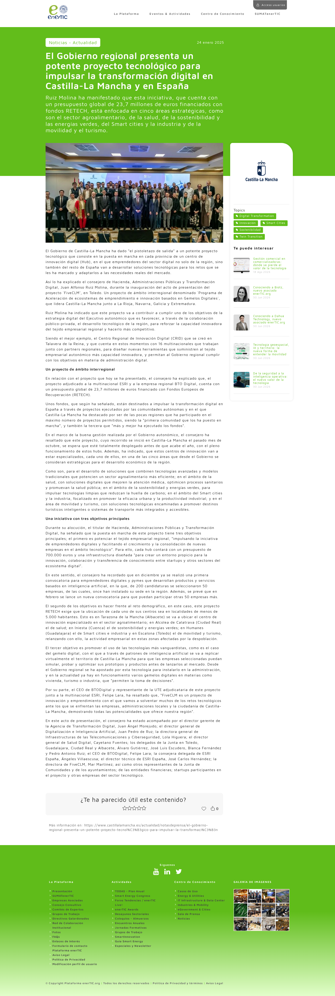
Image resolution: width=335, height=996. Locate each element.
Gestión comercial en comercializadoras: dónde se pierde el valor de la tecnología (269, 263)
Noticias (184, 918)
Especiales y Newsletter (133, 946)
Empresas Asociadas (67, 900)
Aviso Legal (61, 955)
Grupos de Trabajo (66, 914)
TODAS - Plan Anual (129, 891)
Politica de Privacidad (68, 959)
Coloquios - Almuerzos (132, 918)
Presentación (62, 891)
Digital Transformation (257, 216)
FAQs (56, 936)
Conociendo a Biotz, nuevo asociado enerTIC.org (268, 290)
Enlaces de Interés (66, 941)
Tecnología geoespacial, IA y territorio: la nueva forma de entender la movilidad (271, 349)
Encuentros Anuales (130, 923)
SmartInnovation (127, 936)
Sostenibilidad (250, 229)
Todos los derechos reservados (126, 983)
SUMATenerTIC (268, 13)
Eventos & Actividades (170, 13)
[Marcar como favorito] (204, 808)
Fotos (56, 932)
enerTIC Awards (127, 909)
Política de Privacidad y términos (178, 983)
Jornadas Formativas (131, 927)
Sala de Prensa (189, 914)
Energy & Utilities (191, 895)
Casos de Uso (188, 891)
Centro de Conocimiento (222, 13)
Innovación (248, 223)
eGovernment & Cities (194, 909)
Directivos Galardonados (70, 918)
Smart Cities (275, 223)
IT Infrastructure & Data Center (201, 900)
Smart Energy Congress (132, 895)
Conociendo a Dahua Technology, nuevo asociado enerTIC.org (269, 319)
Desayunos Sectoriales (132, 914)
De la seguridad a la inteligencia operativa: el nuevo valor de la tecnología (270, 378)
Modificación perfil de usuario (74, 964)
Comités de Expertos (68, 909)
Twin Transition (251, 236)
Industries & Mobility (193, 905)
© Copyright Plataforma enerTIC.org (73, 983)
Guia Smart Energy (129, 941)
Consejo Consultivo (66, 905)
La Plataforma (126, 13)
